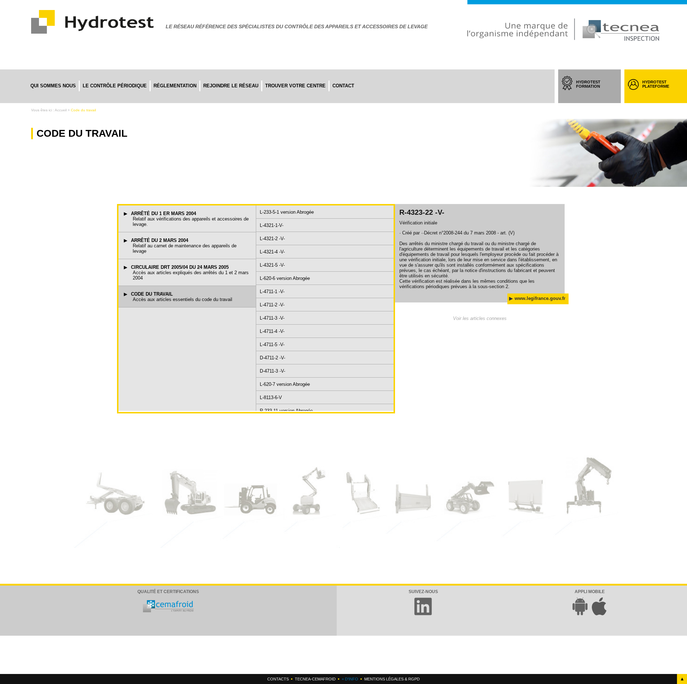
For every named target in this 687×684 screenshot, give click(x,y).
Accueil (61, 110)
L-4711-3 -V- (272, 318)
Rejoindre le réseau (230, 85)
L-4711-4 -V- (272, 331)
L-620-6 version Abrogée (285, 278)
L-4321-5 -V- (272, 265)
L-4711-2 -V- (272, 304)
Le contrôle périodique (115, 85)
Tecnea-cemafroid (315, 679)
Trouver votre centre (295, 85)
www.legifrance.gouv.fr (540, 298)
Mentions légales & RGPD (392, 679)
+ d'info (350, 679)
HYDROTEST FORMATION (591, 90)
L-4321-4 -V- (272, 251)
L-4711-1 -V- (272, 291)
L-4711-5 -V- (272, 344)
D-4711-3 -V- (272, 371)
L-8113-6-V (271, 397)
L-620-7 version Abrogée (285, 384)
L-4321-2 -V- (272, 238)
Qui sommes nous (53, 85)
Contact (343, 85)
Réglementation (175, 85)
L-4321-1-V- (271, 225)
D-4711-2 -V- (272, 357)
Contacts (278, 679)
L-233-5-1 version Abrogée (287, 212)
